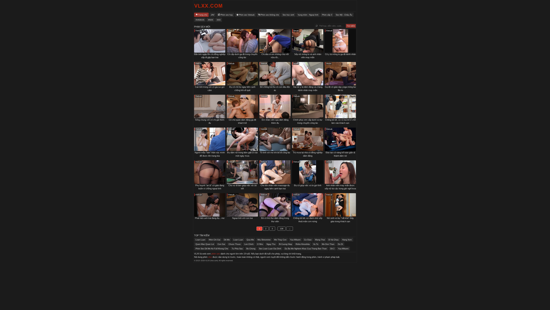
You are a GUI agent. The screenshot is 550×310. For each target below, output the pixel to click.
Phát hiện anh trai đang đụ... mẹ (209, 218)
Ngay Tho (271, 244)
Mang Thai (320, 240)
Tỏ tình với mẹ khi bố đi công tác (275, 152)
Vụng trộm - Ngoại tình (308, 15)
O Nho (260, 244)
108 (281, 228)
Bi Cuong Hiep (285, 244)
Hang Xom (347, 240)
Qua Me (250, 240)
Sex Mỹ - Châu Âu (344, 15)
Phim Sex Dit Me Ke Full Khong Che (212, 248)
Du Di (340, 244)
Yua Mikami (295, 240)
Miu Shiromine (264, 240)
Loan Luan (200, 240)
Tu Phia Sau (237, 248)
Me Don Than (328, 244)
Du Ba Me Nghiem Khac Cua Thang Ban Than (306, 248)
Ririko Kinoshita (303, 244)
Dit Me (227, 240)
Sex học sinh (288, 15)
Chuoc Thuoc (235, 244)
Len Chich (249, 244)
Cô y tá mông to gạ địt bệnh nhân (340, 54)
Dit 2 (332, 248)
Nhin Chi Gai (214, 240)
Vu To (315, 244)
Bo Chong (250, 248)
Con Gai (221, 244)
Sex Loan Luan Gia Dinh (270, 248)
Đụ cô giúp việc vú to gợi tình (307, 185)
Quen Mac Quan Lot (205, 244)
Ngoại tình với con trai (242, 218)
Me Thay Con (280, 240)
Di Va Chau (333, 240)
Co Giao (308, 240)
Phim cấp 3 (327, 15)
